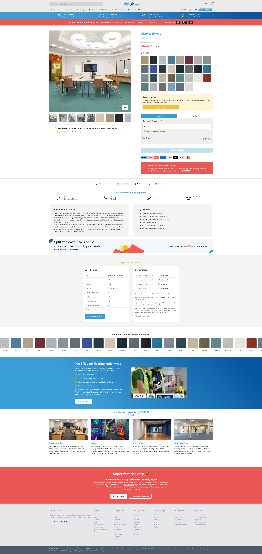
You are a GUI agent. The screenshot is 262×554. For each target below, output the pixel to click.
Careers (96, 520)
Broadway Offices (56, 443)
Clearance (141, 10)
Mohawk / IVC (119, 529)
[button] (211, 4)
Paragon (117, 537)
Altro (156, 520)
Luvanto (137, 522)
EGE (115, 539)
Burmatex (117, 520)
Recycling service (201, 522)
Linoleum (92, 10)
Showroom (97, 517)
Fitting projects (99, 527)
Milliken (116, 527)
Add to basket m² (177, 150)
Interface (137, 529)
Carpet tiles (55, 10)
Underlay (177, 520)
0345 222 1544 (206, 10)
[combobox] (76, 4)
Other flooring (105, 10)
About (97, 510)
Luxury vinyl (68, 10)
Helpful (130, 10)
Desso (116, 522)
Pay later (198, 520)
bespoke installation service (110, 368)
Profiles (177, 522)
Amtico (136, 534)
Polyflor (136, 515)
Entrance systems (180, 525)
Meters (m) (159, 116)
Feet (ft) (195, 116)
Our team (97, 515)
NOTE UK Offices (181, 443)
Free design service (201, 517)
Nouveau (117, 515)
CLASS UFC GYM (139, 443)
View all (131, 415)
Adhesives (177, 515)
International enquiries (140, 496)
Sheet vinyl (80, 10)
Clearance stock (200, 525)
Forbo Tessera (119, 534)
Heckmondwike (119, 532)
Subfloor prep (179, 517)
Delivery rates (118, 496)
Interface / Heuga (120, 525)
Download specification (94, 317)
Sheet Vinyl (144, 38)
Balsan (116, 517)
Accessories (119, 10)
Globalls (94, 443)
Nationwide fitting (201, 515)
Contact (96, 532)
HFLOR (136, 517)
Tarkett (136, 520)
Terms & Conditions (100, 529)
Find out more (83, 401)
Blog (95, 522)
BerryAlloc (137, 527)
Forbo (136, 525)
